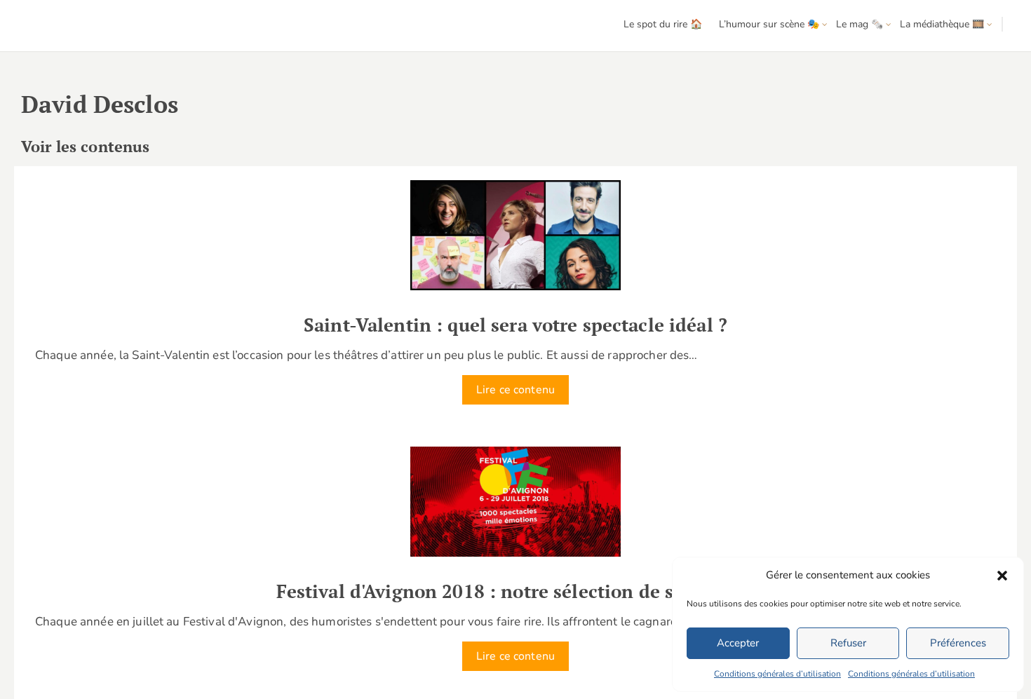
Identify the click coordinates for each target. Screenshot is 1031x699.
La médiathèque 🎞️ (942, 24)
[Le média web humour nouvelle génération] (52, 26)
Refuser (848, 643)
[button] (1002, 576)
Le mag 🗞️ (859, 24)
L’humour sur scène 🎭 (769, 24)
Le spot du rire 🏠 (663, 24)
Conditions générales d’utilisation (777, 673)
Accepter (738, 643)
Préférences (958, 643)
